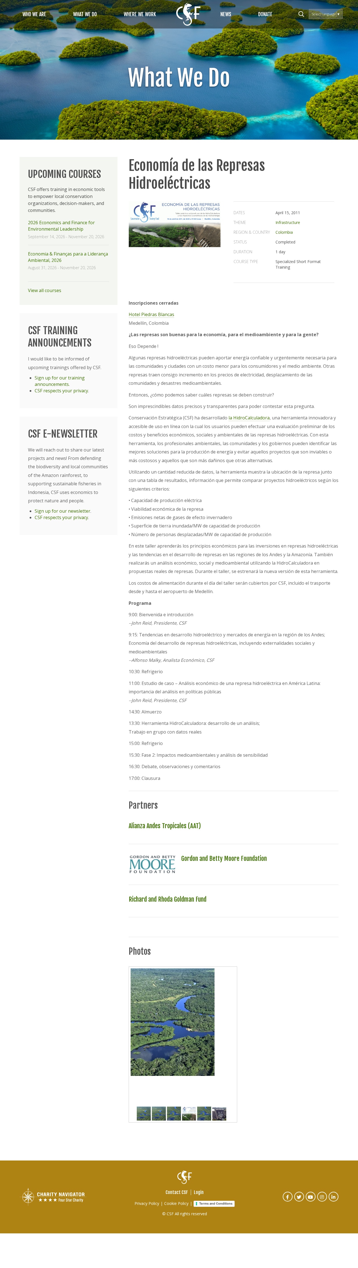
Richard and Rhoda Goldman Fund (167, 899)
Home (188, 14)
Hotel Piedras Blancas (151, 314)
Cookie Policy (176, 1203)
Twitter (299, 1201)
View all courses (44, 290)
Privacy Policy (147, 1203)
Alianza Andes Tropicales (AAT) (165, 826)
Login (199, 1192)
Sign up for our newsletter (62, 511)
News (225, 14)
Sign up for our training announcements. (60, 381)
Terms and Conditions (215, 1203)
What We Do (85, 14)
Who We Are (34, 14)
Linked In (333, 1201)
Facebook (288, 1201)
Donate (265, 14)
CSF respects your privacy (61, 391)
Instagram (322, 1201)
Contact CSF (177, 1192)
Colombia (284, 232)
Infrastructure (287, 222)
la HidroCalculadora (249, 418)
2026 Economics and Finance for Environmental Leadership (61, 225)
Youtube (310, 1201)
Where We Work (140, 14)
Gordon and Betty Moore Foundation (224, 858)
